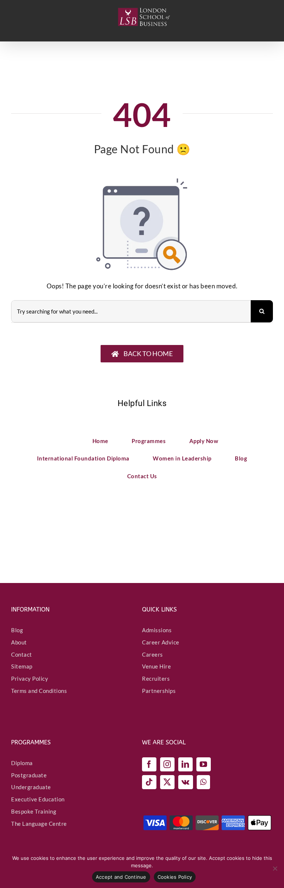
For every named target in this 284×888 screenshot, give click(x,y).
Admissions (157, 630)
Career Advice (160, 642)
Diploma (22, 763)
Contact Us (142, 476)
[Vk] (185, 782)
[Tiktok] (149, 782)
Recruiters (156, 678)
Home (100, 441)
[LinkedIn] (185, 764)
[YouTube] (203, 764)
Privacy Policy (29, 678)
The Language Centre (39, 823)
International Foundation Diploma (83, 458)
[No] (274, 868)
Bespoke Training (33, 811)
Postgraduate (29, 775)
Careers (152, 654)
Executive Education (38, 799)
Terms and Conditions (39, 690)
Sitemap (22, 666)
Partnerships (159, 690)
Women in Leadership (182, 458)
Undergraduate (31, 787)
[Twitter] (167, 782)
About (19, 642)
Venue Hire (156, 666)
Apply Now (204, 441)
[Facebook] (149, 764)
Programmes (149, 441)
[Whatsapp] (203, 782)
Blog (241, 458)
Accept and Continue (121, 877)
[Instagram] (167, 764)
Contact (21, 654)
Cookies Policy (175, 877)
